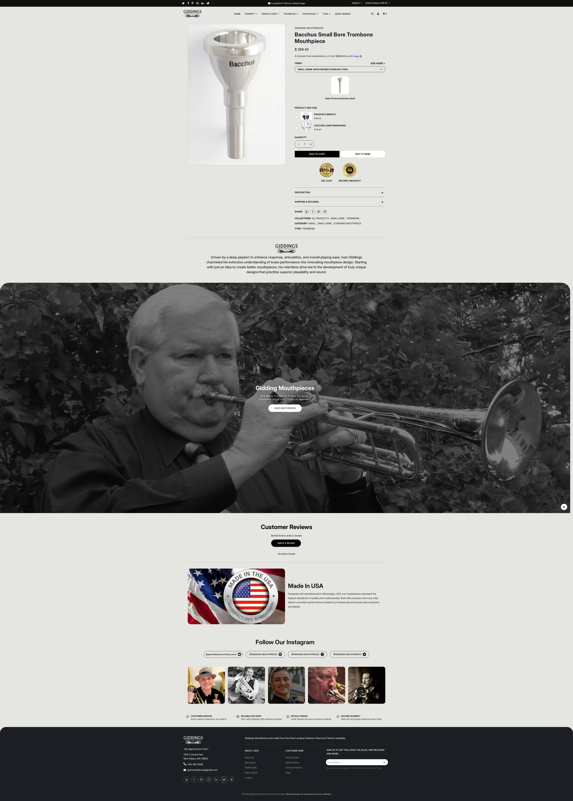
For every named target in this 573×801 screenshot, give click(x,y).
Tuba (325, 14)
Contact (248, 777)
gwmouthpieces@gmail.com (202, 769)
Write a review (286, 543)
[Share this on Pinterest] (318, 211)
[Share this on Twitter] (306, 211)
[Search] (372, 13)
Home (237, 14)
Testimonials (251, 767)
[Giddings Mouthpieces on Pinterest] (194, 3)
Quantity (301, 137)
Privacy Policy (292, 757)
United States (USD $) (376, 3)
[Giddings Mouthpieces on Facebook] (189, 3)
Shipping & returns (339, 201)
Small (312, 223)
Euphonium (309, 14)
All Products (320, 218)
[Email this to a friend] (324, 211)
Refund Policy (292, 762)
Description (339, 192)
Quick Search (343, 14)
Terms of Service (294, 767)
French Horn (269, 14)
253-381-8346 (195, 764)
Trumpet (250, 14)
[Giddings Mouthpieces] (199, 13)
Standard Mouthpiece (347, 223)
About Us (249, 757)
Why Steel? (250, 762)
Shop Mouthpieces (285, 408)
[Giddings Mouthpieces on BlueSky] (224, 779)
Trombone (290, 14)
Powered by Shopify (276, 794)
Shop (288, 772)
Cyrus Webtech (324, 794)
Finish (298, 63)
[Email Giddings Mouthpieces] (208, 3)
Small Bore (338, 218)
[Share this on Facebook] (312, 211)
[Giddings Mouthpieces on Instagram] (198, 3)
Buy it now (363, 153)
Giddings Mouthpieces (309, 28)
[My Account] (378, 13)
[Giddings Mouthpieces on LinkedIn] (203, 3)
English (356, 3)
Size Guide (377, 63)
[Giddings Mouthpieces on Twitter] (184, 3)
